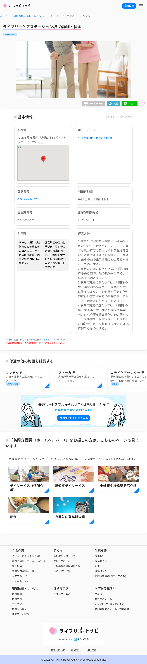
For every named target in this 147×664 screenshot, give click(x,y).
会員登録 (129, 5)
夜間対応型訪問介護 (23, 571)
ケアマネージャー (22, 576)
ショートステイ (20, 581)
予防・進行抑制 (62, 571)
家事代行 (100, 556)
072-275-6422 (27, 199)
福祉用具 (17, 566)
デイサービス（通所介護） (27, 556)
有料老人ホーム (103, 598)
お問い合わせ (58, 650)
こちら (44, 340)
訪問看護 (17, 598)
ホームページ (96, 103)
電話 (115, 103)
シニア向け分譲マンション (109, 603)
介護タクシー (102, 571)
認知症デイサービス (65, 556)
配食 (97, 566)
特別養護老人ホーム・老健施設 (112, 609)
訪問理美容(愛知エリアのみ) (110, 576)
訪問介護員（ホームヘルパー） (29, 561)
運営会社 (76, 650)
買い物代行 (101, 561)
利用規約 (91, 650)
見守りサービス (62, 593)
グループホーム (62, 561)
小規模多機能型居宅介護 (67, 566)
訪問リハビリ (19, 609)
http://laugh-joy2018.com (95, 138)
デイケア (17, 603)
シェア (132, 103)
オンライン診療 (20, 614)
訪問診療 (17, 593)
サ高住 (98, 593)
